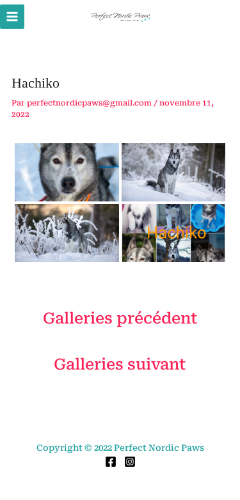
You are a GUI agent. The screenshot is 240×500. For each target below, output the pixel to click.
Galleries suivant (120, 364)
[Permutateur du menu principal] (12, 16)
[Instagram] (130, 461)
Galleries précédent (120, 318)
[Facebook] (110, 461)
